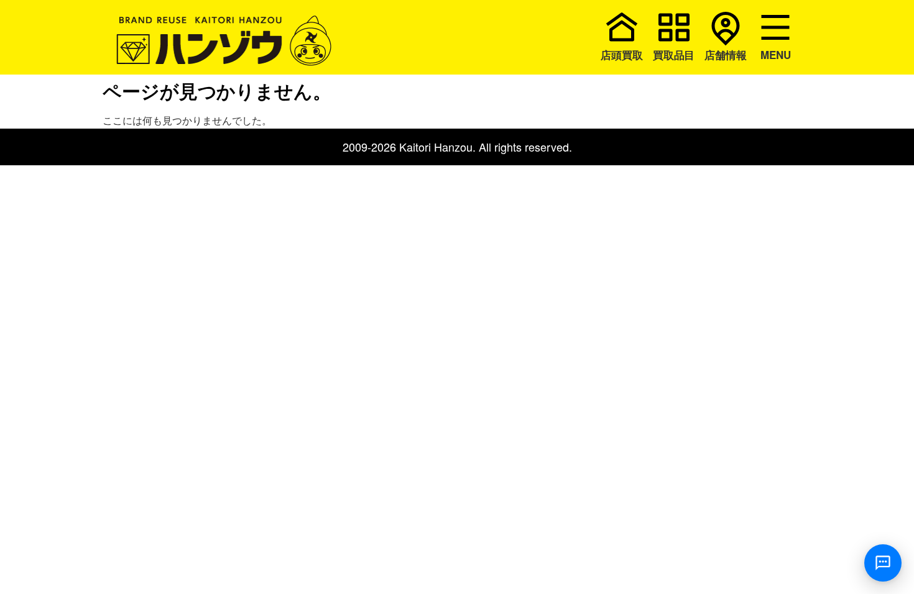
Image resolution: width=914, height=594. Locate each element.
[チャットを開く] (883, 563)
